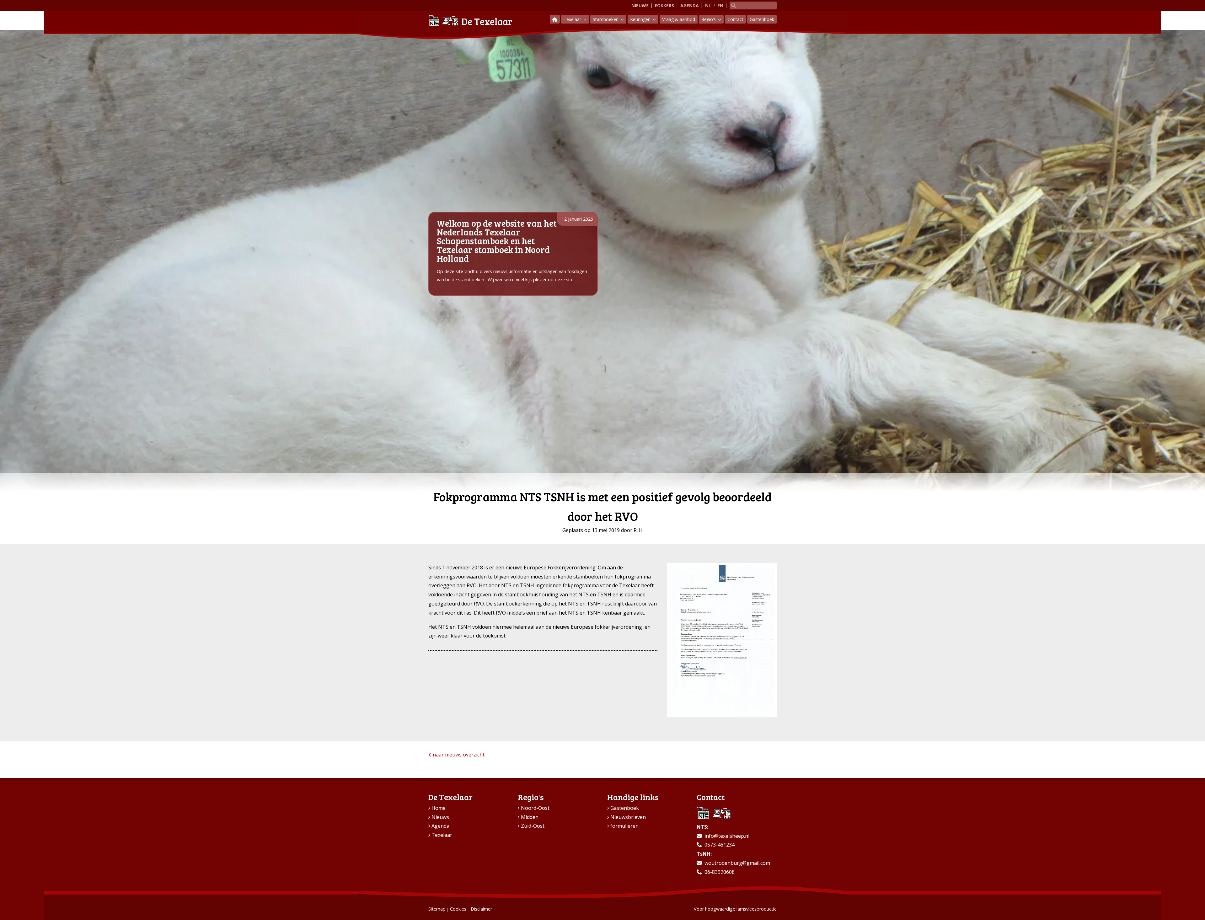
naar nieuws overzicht (458, 754)
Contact (735, 19)
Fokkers (664, 5)
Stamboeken (606, 19)
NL (708, 5)
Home (438, 807)
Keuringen (641, 19)
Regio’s (709, 19)
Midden (529, 817)
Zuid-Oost (532, 825)
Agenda (689, 5)
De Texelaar (486, 21)
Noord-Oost (535, 807)
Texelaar (573, 19)
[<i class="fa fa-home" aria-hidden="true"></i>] (555, 19)
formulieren (624, 825)
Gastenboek (762, 19)
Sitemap (437, 909)
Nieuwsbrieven (628, 817)
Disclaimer (481, 909)
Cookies (458, 909)
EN (720, 5)
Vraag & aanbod (678, 19)
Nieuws (640, 5)
